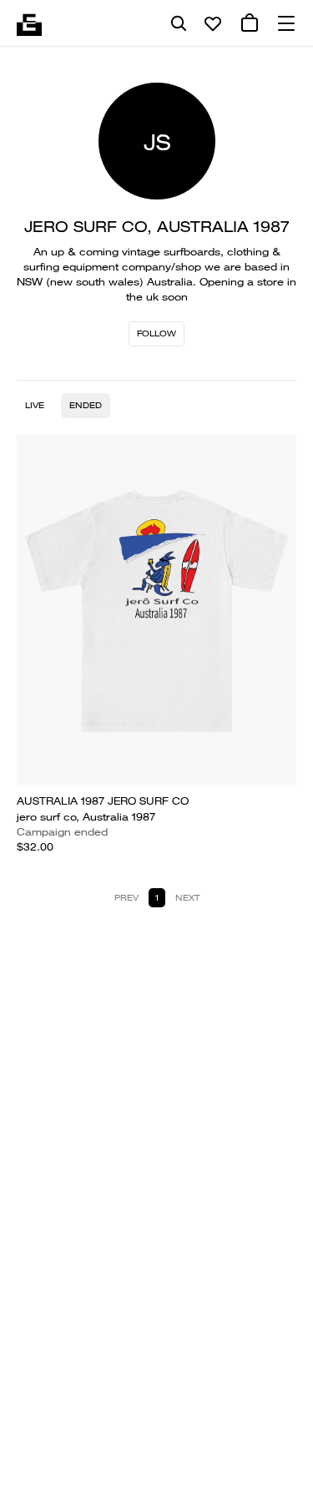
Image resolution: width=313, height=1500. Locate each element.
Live (34, 405)
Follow (156, 333)
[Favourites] (212, 23)
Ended (85, 405)
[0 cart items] (249, 23)
